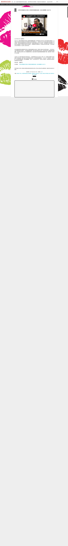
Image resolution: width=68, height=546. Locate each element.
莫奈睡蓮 (46, 73)
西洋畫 (35, 74)
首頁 (7, 4)
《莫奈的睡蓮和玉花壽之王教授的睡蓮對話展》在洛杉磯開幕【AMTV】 (34, 10)
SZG (42, 71)
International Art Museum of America (15, 4)
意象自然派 (37, 73)
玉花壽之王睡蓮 (42, 73)
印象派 (20, 73)
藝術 (49, 73)
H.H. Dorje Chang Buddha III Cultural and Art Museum (31, 4)
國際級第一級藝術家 (31, 73)
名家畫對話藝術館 (25, 73)
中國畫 (18, 73)
